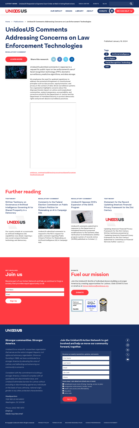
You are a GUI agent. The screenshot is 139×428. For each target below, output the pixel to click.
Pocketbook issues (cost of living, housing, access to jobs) (83, 384)
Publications (18, 22)
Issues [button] (70, 12)
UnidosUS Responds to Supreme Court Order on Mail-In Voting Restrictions (47, 4)
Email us (8, 411)
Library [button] (80, 12)
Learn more (16, 59)
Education (67, 391)
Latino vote (68, 393)
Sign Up (13, 301)
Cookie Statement (110, 422)
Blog (105, 3)
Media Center (84, 3)
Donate (103, 11)
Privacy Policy (43, 422)
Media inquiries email (14, 414)
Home (7, 22)
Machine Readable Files (73, 422)
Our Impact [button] (57, 12)
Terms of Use (57, 422)
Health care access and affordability (76, 389)
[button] (124, 11)
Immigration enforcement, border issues (78, 386)
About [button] (91, 12)
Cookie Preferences (93, 422)
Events (96, 3)
